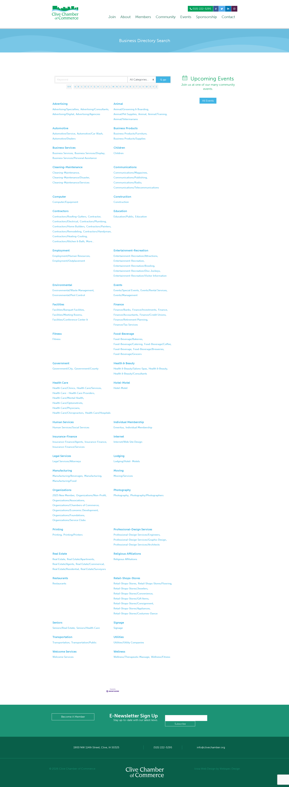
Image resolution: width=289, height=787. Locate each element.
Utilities (119, 637)
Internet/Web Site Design (128, 441)
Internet (119, 436)
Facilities (58, 304)
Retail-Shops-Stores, (125, 583)
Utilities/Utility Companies (129, 642)
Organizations (62, 490)
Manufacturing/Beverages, (68, 475)
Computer (59, 196)
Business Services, (63, 153)
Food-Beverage (124, 333)
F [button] (91, 86)
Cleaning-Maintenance (67, 167)
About (125, 17)
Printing (58, 529)
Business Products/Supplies (130, 138)
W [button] (147, 86)
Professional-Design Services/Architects (137, 544)
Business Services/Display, (90, 153)
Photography (122, 490)
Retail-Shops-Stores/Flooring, (155, 583)
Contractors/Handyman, (97, 231)
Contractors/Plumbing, (93, 221)
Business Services (64, 147)
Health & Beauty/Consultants (130, 373)
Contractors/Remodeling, (67, 231)
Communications (125, 167)
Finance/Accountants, (126, 314)
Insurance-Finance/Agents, (68, 441)
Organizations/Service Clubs (69, 520)
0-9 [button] (69, 86)
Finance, (163, 309)
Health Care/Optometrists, (68, 402)
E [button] (88, 86)
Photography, (121, 495)
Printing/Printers (73, 534)
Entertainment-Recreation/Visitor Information (140, 275)
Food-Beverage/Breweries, (148, 349)
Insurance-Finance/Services (69, 446)
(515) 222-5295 (201, 8)
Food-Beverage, (123, 349)
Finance (119, 304)
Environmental (62, 285)
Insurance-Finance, (96, 441)
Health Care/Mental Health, (68, 397)
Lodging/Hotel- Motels (127, 461)
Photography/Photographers (147, 495)
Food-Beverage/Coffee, (157, 344)
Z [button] (156, 86)
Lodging (119, 456)
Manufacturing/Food (64, 480)
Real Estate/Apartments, (81, 559)
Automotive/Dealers (64, 138)
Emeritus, (119, 427)
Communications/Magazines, (131, 172)
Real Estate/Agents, (64, 564)
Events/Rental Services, (153, 290)
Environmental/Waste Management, (73, 290)
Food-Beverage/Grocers (128, 354)
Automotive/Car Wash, (90, 133)
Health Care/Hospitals (98, 412)
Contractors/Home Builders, (69, 226)
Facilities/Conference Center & (70, 319)
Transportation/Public (84, 642)
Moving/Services (123, 475)
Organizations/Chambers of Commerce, (76, 505)
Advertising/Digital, (64, 114)
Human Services (63, 422)
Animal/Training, (157, 114)
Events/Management (125, 295)
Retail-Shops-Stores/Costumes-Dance (136, 613)
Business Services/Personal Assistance (75, 158)
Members (143, 17)
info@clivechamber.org (211, 747)
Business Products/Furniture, (130, 133)
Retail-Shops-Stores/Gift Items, (131, 598)
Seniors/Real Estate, (64, 627)
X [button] (150, 86)
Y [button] (153, 86)
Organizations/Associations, (69, 500)
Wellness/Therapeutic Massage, (132, 656)
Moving (119, 470)
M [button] (113, 86)
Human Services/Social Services (71, 427)
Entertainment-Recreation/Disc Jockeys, (137, 270)
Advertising (60, 103)
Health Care (60, 382)
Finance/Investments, (144, 309)
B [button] (78, 86)
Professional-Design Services (133, 529)
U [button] (140, 86)
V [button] (143, 86)
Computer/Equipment (65, 201)
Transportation (62, 637)
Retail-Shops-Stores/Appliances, (132, 608)
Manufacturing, (93, 475)
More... (90, 241)
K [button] (106, 86)
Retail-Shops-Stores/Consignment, (134, 603)
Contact (228, 17)
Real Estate (60, 553)
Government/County (86, 368)
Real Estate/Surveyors (93, 569)
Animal (118, 103)
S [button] (133, 86)
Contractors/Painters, (98, 226)
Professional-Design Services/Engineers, (137, 534)
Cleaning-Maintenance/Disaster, (71, 177)
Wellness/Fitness (160, 656)
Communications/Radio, (128, 182)
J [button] (103, 86)
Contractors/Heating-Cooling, (70, 236)
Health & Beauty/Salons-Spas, (131, 368)
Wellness (119, 651)
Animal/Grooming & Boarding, (131, 109)
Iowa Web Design (204, 768)
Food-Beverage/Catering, (128, 344)
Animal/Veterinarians (126, 119)
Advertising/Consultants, (94, 109)
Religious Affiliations (127, 553)
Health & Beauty (124, 363)
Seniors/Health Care (88, 627)
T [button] (136, 86)
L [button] (109, 86)
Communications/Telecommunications (136, 187)
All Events (208, 100)
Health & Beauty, (158, 368)
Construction (122, 196)
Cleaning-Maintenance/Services (71, 182)
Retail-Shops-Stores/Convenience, (133, 593)
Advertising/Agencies (88, 114)
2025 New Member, (64, 495)
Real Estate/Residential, (66, 569)
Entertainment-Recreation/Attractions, (136, 255)
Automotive (60, 128)
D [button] (85, 86)
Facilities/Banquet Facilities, (69, 309)
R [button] (130, 86)
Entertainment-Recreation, (129, 260)
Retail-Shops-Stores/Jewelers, (131, 588)
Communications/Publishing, (131, 177)
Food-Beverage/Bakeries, (128, 339)
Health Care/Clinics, (64, 388)
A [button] (75, 86)
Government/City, (63, 368)
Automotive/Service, (64, 133)
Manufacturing (62, 470)
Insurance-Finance (65, 436)
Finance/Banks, (122, 309)
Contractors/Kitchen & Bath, (69, 241)
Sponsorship (206, 17)
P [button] (123, 86)
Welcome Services (65, 651)
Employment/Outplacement (69, 260)
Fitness (57, 333)
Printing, (57, 534)
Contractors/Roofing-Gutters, (70, 216)
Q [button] (127, 86)
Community (166, 17)
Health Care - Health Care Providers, (74, 393)
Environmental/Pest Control (69, 295)
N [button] (117, 86)
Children (119, 147)
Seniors (57, 622)
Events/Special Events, (126, 290)
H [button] (98, 86)
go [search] (164, 79)
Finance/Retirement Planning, (131, 319)
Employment (61, 250)
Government (61, 363)
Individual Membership (129, 422)
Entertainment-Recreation (131, 250)
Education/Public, (124, 216)
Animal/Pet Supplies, (125, 114)
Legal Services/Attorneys (67, 461)
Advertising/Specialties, (66, 109)
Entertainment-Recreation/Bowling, (134, 265)
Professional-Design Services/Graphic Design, (140, 539)
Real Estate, (59, 559)
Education (120, 211)
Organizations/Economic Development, (76, 510)
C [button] (81, 86)
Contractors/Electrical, (66, 221)
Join (112, 17)
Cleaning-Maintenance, (66, 172)
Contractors (61, 211)
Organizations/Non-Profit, (91, 495)
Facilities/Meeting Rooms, (67, 314)
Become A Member (73, 716)
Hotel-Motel (122, 382)
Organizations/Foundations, (69, 515)
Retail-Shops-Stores (127, 578)
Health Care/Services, (89, 388)
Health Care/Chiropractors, (68, 412)
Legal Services (62, 456)
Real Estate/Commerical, (90, 564)
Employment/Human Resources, (71, 255)
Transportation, (61, 642)
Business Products (126, 128)
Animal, (142, 114)
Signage (119, 622)
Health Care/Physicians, (66, 408)
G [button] (94, 86)
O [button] (120, 86)
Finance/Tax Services (126, 324)
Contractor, (94, 216)
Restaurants (60, 578)
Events (185, 17)
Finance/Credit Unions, (153, 314)
